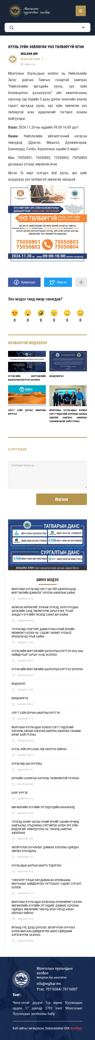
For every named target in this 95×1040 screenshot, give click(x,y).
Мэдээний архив (30, 59)
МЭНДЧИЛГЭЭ (56, 376)
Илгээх (61, 499)
